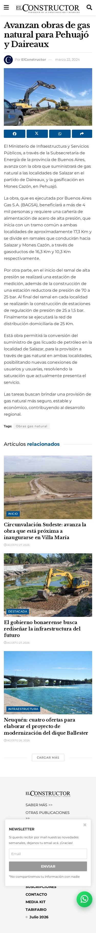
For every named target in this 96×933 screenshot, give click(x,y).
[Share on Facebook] (14, 134)
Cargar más (48, 757)
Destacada (17, 611)
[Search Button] (89, 7)
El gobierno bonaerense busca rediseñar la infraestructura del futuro (42, 629)
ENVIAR (48, 866)
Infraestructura (23, 709)
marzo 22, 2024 (67, 59)
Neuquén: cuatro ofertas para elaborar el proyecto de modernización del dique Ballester (46, 726)
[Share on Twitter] (37, 134)
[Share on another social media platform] (82, 134)
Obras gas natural (31, 426)
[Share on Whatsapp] (60, 134)
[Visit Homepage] (48, 8)
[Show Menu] (6, 7)
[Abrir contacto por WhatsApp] (84, 899)
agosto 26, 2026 (18, 740)
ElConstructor (33, 59)
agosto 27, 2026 (17, 545)
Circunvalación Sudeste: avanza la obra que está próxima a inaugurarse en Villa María (45, 531)
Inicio (13, 514)
